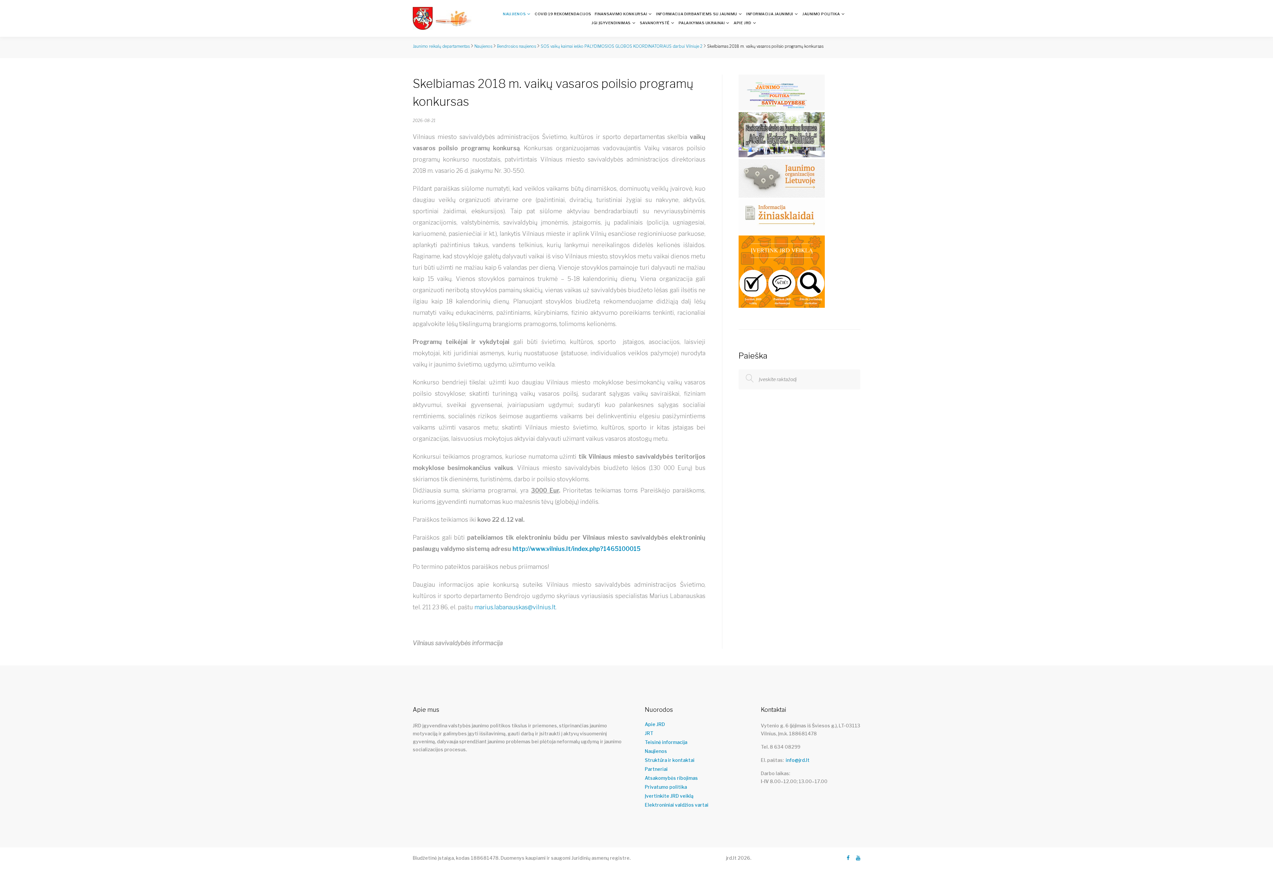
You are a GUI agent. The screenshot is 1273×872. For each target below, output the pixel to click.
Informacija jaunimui (769, 14)
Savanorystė (655, 23)
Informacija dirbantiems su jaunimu (696, 14)
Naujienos (514, 14)
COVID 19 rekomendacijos (563, 14)
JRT (649, 733)
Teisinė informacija (666, 742)
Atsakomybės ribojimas (671, 778)
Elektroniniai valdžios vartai (676, 805)
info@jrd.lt (798, 760)
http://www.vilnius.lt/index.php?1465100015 (576, 548)
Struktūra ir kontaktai (670, 760)
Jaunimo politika (821, 14)
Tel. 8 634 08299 (780, 747)
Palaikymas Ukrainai (702, 23)
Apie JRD (742, 23)
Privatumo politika (666, 787)
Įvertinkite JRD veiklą (669, 796)
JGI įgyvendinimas (611, 23)
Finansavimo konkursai (621, 14)
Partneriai (656, 769)
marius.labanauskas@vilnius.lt (515, 607)
